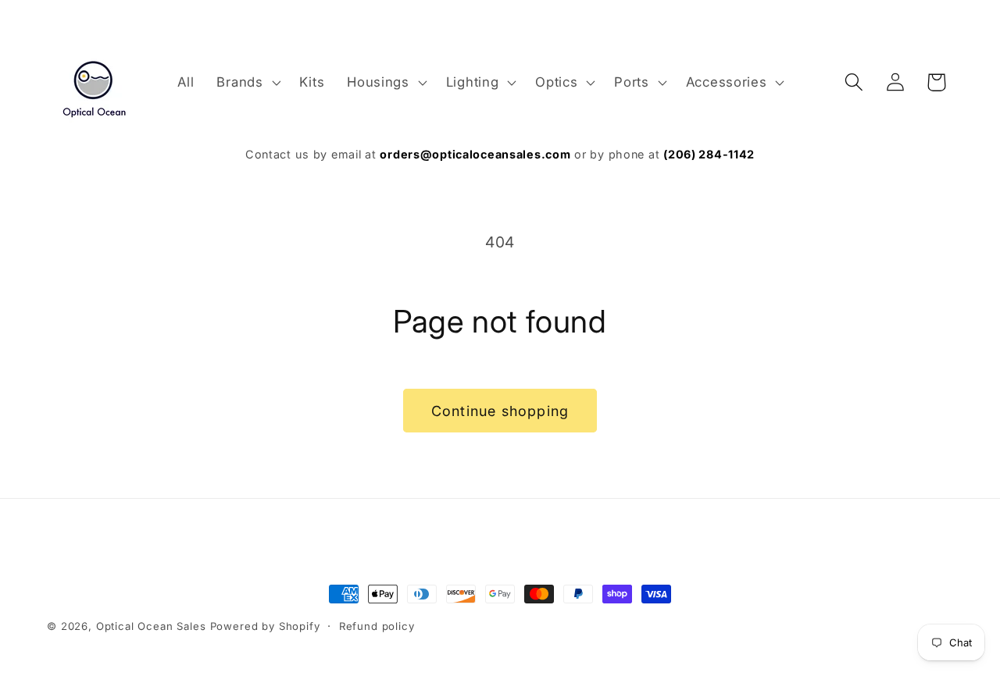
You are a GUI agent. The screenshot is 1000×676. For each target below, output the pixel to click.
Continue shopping (500, 411)
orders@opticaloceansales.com (475, 154)
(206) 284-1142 (709, 154)
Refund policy (377, 626)
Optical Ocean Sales (151, 626)
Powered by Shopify (265, 626)
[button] (246, 81)
